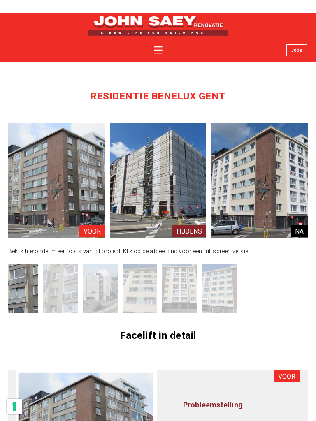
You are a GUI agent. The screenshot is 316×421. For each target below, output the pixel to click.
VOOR (92, 231)
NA (299, 231)
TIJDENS (189, 231)
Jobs (296, 50)
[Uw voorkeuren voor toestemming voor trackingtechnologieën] (14, 406)
